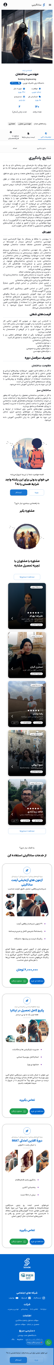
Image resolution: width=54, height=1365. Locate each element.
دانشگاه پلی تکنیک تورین (33, 83)
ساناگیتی (36, 5)
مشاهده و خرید (37, 981)
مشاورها (20, 1339)
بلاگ (13, 1339)
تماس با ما (34, 1309)
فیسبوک (24, 1298)
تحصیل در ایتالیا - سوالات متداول (27, 1324)
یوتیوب (11, 1298)
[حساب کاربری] (5, 5)
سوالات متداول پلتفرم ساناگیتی (27, 1320)
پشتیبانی (24, 1309)
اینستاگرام (37, 1298)
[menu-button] (49, 4)
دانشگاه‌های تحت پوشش (27, 1335)
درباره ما (43, 1309)
